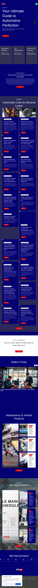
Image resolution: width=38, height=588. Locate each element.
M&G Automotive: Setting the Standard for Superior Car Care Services (27, 142)
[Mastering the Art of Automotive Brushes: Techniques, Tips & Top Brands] (25, 305)
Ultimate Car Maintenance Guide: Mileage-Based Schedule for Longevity (10, 539)
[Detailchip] (3, 4)
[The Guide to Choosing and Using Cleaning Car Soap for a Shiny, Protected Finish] (6, 192)
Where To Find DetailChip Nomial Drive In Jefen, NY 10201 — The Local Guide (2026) (17, 390)
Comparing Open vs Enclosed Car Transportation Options (27, 229)
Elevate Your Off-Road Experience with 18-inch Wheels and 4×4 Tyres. (27, 123)
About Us (29, 578)
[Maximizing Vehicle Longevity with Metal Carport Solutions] (23, 430)
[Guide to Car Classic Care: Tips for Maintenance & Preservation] (10, 446)
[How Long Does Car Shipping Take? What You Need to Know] (21, 282)
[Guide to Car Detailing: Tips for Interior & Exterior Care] (7, 135)
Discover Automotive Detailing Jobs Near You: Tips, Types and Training (10, 312)
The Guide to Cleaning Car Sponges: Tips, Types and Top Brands (10, 180)
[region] (12, 580)
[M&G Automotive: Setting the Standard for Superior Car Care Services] (24, 135)
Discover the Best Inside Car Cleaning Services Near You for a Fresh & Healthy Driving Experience (27, 248)
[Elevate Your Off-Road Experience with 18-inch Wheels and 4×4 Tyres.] (27, 112)
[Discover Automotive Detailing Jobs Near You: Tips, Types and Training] (9, 305)
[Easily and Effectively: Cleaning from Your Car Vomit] (7, 154)
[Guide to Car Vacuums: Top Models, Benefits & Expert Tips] (23, 173)
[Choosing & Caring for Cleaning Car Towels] (6, 211)
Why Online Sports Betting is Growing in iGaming (26, 161)
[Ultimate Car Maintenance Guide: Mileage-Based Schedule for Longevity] (10, 516)
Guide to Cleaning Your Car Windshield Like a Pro (27, 199)
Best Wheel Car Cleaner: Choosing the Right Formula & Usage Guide (31, 446)
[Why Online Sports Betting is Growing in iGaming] (21, 154)
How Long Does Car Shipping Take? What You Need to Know (26, 289)
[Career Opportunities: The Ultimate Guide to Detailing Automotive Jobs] (7, 239)
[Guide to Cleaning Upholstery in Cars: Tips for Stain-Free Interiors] (10, 112)
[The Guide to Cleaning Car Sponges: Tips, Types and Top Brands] (6, 173)
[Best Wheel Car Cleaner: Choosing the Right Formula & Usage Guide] (23, 444)
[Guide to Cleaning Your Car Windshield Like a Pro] (24, 192)
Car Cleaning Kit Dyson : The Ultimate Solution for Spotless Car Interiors (27, 268)
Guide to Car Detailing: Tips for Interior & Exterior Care (10, 142)
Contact (34, 578)
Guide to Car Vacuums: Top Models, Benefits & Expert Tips (27, 180)
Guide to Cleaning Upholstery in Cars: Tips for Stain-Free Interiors (10, 123)
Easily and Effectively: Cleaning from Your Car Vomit (10, 161)
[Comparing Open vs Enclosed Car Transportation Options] (27, 216)
